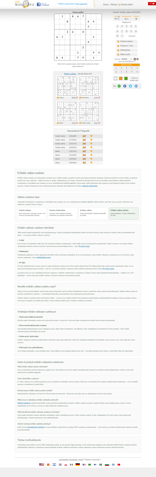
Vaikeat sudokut (24, 403)
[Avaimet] (132, 36)
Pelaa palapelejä (81, 4)
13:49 (97, 97)
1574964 (72, 140)
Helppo (61, 97)
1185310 (72, 151)
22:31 (97, 123)
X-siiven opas (84, 246)
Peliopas (113, 4)
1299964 (72, 159)
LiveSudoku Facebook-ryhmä (71, 460)
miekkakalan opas (43, 257)
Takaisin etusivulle (92, 460)
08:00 (75, 97)
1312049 (72, 155)
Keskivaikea (85, 97)
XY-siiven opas (108, 269)
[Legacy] (137, 59)
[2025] (135, 59)
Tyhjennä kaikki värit (134, 78)
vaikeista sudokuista (89, 186)
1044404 (72, 163)
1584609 (72, 136)
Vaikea (61, 123)
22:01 (75, 123)
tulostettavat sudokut (35, 427)
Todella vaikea (85, 123)
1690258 (72, 147)
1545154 (72, 144)
